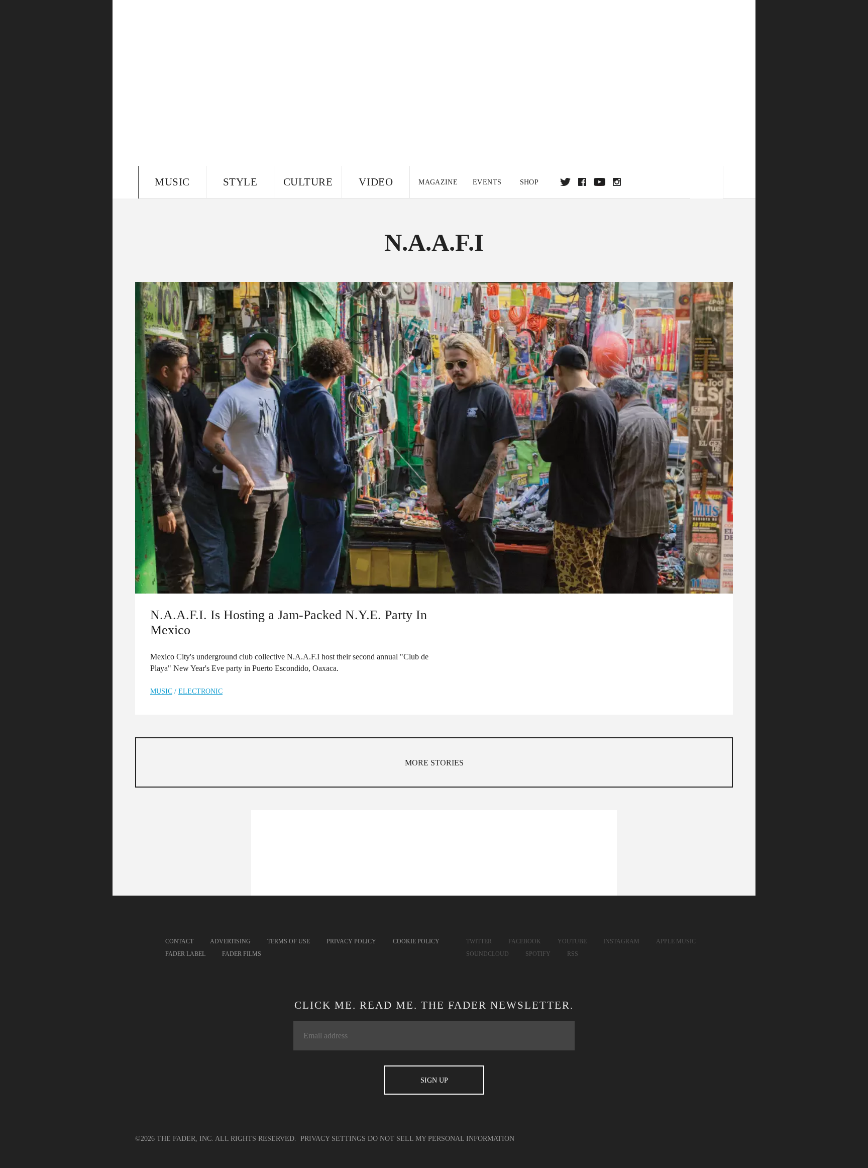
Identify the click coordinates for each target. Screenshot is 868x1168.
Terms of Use (288, 941)
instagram (617, 182)
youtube (599, 182)
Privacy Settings (333, 1138)
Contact (179, 941)
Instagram (621, 941)
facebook (582, 182)
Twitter (565, 182)
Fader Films (241, 953)
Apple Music (676, 941)
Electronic (200, 691)
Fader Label (185, 953)
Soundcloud (487, 953)
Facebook (524, 941)
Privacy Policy (351, 941)
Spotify (538, 953)
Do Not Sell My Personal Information (441, 1138)
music (161, 691)
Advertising (230, 941)
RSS (572, 953)
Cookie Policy (416, 941)
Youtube (572, 941)
